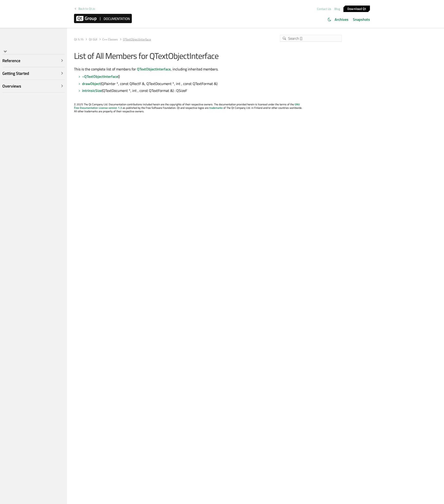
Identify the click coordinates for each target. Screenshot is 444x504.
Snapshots (361, 19)
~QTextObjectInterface (100, 76)
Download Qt (356, 8)
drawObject (91, 83)
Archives (341, 19)
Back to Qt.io (86, 8)
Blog (337, 8)
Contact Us (324, 8)
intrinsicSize (92, 90)
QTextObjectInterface (154, 69)
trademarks (216, 108)
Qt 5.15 (78, 39)
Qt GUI (93, 39)
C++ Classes (110, 39)
